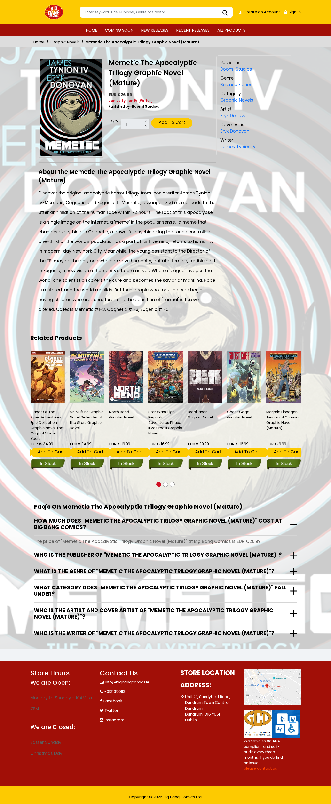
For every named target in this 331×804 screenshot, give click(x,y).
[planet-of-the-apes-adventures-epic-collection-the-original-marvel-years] (48, 377)
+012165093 (114, 691)
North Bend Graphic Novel (121, 414)
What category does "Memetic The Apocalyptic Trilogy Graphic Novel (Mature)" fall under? (160, 591)
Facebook (112, 701)
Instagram (114, 720)
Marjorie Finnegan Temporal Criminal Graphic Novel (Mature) (282, 419)
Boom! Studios (236, 69)
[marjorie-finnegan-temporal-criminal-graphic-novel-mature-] (283, 377)
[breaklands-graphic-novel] (205, 377)
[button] (158, 484)
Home (39, 42)
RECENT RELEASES (193, 30)
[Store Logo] (54, 12)
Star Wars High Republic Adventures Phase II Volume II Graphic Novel (165, 422)
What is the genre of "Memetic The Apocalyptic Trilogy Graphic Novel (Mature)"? (154, 571)
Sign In (294, 12)
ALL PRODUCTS (231, 30)
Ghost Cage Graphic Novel (239, 414)
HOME (91, 30)
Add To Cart (172, 122)
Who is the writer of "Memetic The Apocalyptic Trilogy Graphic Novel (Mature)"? (154, 633)
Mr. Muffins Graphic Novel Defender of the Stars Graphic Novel (86, 419)
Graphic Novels (64, 42)
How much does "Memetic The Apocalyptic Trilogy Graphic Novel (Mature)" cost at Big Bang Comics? (158, 524)
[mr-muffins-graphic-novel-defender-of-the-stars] (87, 377)
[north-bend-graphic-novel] (126, 377)
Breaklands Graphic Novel (200, 414)
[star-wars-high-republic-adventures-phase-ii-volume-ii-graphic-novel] (165, 377)
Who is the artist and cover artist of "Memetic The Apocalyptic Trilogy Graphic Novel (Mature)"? (153, 613)
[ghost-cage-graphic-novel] (244, 377)
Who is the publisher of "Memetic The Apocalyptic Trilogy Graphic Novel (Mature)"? (158, 555)
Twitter (111, 710)
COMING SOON (119, 30)
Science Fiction (236, 84)
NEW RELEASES (154, 30)
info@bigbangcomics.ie (127, 682)
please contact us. (261, 768)
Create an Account (261, 12)
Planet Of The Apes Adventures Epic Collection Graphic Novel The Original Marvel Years (47, 425)
